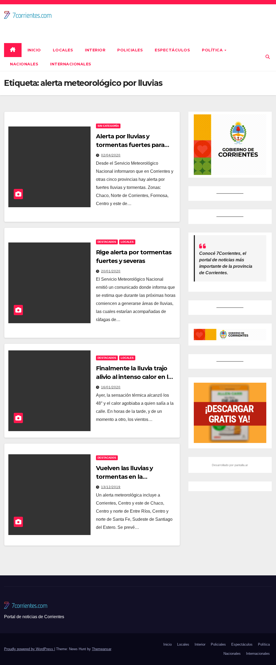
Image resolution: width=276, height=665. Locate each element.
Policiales (130, 50)
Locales (63, 50)
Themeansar (101, 649)
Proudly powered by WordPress (29, 649)
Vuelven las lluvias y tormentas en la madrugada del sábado (130, 477)
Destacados (107, 241)
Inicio (34, 50)
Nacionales (24, 64)
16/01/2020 (110, 387)
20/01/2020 (110, 271)
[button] (267, 57)
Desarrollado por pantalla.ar (230, 465)
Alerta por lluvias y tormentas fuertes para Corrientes (130, 145)
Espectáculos (172, 50)
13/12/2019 (110, 487)
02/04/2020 (110, 155)
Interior (95, 50)
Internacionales (70, 64)
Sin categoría (108, 125)
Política (213, 50)
